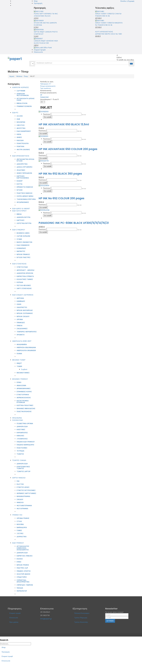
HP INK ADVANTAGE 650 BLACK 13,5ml (64, 124)
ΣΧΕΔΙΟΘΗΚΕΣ (22, 328)
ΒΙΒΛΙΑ (19, 214)
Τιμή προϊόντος (45, 88)
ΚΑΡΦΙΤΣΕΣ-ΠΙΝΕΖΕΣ (25, 556)
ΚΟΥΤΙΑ (19, 184)
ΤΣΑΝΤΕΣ (20, 454)
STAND (19, 239)
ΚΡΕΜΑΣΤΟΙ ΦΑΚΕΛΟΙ (25, 187)
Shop (35, 1)
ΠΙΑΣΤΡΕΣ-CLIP (22, 568)
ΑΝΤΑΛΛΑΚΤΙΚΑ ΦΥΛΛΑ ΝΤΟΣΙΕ (25, 160)
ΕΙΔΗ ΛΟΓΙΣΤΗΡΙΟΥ (19, 211)
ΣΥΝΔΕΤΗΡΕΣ (22, 577)
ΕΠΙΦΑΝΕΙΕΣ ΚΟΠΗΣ (24, 391)
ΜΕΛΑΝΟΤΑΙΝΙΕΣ (23, 373)
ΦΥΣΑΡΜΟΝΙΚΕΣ (23, 202)
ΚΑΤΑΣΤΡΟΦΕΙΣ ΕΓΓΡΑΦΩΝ (23, 401)
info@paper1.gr (46, 619)
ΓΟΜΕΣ (19, 530)
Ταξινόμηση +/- (45, 84)
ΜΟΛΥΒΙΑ (20, 524)
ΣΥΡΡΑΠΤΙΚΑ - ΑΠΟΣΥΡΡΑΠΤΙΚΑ (23, 581)
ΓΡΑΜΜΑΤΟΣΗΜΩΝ (24, 106)
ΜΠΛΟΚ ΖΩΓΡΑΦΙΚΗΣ (25, 313)
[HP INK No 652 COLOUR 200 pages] (44, 185)
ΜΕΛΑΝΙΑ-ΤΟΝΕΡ (18, 360)
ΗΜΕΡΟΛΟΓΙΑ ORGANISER (26, 350)
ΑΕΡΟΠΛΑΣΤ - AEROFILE (25, 270)
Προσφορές (38, 3)
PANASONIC (44, 97)
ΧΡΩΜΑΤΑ (20, 335)
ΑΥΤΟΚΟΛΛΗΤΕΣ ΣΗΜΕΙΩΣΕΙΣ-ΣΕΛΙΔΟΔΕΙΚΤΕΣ (23, 548)
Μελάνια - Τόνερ (22, 76)
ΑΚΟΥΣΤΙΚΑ (21, 128)
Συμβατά (24, 369)
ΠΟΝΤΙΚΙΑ (20, 146)
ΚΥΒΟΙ (19, 562)
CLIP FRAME (21, 91)
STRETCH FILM (22, 267)
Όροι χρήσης (13, 622)
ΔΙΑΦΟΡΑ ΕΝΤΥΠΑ (23, 217)
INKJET (19, 363)
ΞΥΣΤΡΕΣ (20, 533)
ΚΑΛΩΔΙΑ (20, 140)
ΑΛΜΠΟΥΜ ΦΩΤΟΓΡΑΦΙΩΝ (23, 94)
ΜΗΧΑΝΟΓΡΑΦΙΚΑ (23, 496)
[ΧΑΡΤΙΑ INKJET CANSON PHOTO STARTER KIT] (39, 29)
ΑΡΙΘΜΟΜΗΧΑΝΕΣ (24, 388)
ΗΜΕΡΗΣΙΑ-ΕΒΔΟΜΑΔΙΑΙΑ (26, 347)
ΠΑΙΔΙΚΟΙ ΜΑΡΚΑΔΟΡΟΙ (25, 445)
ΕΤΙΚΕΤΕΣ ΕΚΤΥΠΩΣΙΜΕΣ (26, 490)
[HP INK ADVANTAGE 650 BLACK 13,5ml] (43, 111)
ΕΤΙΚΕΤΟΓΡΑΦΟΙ (23, 394)
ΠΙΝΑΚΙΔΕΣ (21, 322)
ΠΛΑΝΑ (19, 353)
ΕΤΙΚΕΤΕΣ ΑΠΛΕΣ (23, 487)
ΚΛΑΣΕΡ (19, 181)
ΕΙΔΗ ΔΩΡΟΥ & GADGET (21, 208)
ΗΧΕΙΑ (19, 134)
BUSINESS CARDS (23, 233)
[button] (127, 1)
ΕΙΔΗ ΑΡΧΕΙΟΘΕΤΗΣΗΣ (20, 156)
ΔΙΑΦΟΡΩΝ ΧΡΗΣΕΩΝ (25, 273)
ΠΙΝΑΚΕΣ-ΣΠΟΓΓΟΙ (24, 571)
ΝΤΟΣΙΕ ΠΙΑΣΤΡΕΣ (23, 257)
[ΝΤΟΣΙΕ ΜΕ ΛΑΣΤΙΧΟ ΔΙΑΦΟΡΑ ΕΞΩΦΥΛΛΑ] (39, 20)
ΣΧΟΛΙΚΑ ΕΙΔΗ (17, 420)
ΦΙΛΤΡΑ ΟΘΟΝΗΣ (23, 149)
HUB (18, 119)
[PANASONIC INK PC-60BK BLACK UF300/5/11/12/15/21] (44, 210)
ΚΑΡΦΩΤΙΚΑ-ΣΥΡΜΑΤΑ (25, 276)
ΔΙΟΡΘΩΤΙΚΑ (21, 536)
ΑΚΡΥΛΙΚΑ (20, 298)
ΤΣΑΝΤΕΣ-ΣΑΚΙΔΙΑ (19, 460)
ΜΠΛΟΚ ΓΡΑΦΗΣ (23, 565)
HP (41, 95)
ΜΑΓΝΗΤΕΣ (21, 251)
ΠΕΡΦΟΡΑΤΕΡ (22, 591)
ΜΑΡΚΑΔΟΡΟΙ (22, 527)
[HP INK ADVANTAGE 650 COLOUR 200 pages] (43, 136)
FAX (18, 481)
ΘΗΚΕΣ (19, 137)
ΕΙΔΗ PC (15, 113)
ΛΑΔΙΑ (19, 304)
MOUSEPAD (21, 122)
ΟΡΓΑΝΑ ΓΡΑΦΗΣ (23, 518)
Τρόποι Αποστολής (81, 622)
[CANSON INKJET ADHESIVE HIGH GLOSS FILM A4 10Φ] (38, 38)
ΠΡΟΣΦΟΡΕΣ (17, 418)
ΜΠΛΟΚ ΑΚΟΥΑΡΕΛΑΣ (25, 310)
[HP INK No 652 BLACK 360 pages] (44, 161)
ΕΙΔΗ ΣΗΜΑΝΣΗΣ (23, 245)
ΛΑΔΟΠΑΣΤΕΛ (22, 307)
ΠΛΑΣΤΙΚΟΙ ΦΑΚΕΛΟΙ (24, 193)
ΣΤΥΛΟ (19, 521)
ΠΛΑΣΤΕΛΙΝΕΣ (22, 448)
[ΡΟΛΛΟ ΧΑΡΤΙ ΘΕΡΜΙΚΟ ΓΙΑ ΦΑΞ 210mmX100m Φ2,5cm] (39, 11)
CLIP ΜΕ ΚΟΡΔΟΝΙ (23, 236)
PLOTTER (20, 484)
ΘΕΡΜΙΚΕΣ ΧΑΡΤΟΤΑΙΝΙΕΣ (26, 493)
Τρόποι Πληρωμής (80, 618)
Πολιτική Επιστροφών (81, 613)
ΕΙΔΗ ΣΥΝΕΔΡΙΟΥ (18, 230)
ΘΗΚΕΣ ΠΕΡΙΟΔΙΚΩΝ (24, 173)
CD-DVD (20, 116)
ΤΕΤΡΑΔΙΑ (20, 451)
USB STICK (21, 125)
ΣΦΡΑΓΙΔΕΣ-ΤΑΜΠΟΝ (25, 585)
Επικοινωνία (38, 52)
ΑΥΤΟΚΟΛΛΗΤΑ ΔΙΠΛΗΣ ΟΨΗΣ (26, 99)
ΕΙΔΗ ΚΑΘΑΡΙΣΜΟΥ (24, 131)
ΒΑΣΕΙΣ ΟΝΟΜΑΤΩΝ (24, 242)
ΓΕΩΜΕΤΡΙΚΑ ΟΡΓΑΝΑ (25, 423)
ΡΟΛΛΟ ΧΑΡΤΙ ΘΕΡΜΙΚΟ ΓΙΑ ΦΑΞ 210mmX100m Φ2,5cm (46, 15)
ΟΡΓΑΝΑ (20, 319)
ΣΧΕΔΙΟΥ (20, 499)
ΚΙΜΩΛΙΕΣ (20, 436)
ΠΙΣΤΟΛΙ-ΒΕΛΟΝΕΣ (24, 285)
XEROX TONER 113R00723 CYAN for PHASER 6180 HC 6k (108, 15)
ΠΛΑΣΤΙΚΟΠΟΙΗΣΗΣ (24, 411)
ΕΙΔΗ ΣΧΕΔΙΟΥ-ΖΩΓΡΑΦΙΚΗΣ (22, 295)
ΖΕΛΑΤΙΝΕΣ (21, 170)
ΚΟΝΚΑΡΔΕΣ (21, 248)
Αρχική (11, 76)
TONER (19, 366)
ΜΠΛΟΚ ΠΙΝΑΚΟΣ (23, 254)
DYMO (19, 382)
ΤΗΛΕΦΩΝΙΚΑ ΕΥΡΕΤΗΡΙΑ (26, 199)
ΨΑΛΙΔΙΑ (20, 588)
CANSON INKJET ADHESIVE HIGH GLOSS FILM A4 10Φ (46, 42)
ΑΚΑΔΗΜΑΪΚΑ (22, 344)
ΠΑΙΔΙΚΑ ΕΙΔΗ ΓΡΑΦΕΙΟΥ (26, 442)
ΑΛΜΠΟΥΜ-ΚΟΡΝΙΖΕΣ (20, 87)
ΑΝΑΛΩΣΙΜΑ (21, 385)
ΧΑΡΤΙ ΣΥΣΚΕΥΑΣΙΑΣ (24, 288)
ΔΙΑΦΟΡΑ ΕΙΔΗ (22, 426)
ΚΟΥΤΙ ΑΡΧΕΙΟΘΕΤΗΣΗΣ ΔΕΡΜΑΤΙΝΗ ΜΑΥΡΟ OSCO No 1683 (108, 33)
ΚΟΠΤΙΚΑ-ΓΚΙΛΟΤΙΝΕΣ (25, 405)
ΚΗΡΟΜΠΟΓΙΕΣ (22, 433)
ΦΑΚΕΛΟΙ (20, 502)
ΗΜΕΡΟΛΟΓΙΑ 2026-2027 (21, 341)
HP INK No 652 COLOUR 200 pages (61, 198)
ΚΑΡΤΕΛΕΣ (20, 220)
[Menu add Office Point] (43, 47)
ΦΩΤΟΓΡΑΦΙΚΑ (22, 508)
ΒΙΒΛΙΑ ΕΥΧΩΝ (22, 103)
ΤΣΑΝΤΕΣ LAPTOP (23, 471)
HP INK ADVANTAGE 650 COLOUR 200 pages (68, 149)
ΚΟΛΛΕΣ (20, 559)
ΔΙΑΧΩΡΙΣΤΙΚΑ (22, 164)
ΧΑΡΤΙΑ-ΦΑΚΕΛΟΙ (18, 478)
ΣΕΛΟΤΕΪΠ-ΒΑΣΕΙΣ (23, 574)
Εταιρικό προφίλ (40, 50)
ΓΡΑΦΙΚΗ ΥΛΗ (17, 515)
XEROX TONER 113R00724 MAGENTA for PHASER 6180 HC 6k (108, 24)
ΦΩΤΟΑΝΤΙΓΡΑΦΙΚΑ (24, 505)
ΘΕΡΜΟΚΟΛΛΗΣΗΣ (24, 397)
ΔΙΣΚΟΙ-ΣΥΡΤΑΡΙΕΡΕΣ (24, 167)
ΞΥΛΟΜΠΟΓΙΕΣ (22, 439)
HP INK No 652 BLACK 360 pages (60, 173)
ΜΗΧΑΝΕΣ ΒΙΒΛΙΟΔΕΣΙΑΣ (26, 408)
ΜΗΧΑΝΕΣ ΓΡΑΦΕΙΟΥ (20, 379)
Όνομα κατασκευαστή (47, 86)
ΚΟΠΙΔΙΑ (20, 282)
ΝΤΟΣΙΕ (20, 190)
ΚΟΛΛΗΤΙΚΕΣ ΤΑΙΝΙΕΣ (25, 279)
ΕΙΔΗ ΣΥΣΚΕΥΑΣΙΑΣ (19, 264)
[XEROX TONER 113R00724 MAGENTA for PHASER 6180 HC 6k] (99, 20)
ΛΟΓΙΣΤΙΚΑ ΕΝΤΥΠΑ (24, 223)
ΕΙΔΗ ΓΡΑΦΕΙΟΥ (18, 543)
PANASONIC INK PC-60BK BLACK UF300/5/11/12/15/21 (74, 223)
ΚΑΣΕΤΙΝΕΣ (21, 429)
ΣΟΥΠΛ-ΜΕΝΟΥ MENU (25, 196)
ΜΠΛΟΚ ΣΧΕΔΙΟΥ (23, 316)
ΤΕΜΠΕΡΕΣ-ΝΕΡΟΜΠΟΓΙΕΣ (27, 332)
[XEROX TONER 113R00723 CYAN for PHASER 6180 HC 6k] (99, 11)
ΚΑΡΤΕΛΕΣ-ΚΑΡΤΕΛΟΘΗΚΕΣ (23, 177)
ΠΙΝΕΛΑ (19, 325)
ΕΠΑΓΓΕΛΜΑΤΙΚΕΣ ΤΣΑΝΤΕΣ (23, 467)
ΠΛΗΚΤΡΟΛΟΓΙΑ (23, 143)
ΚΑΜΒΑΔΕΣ (21, 301)
